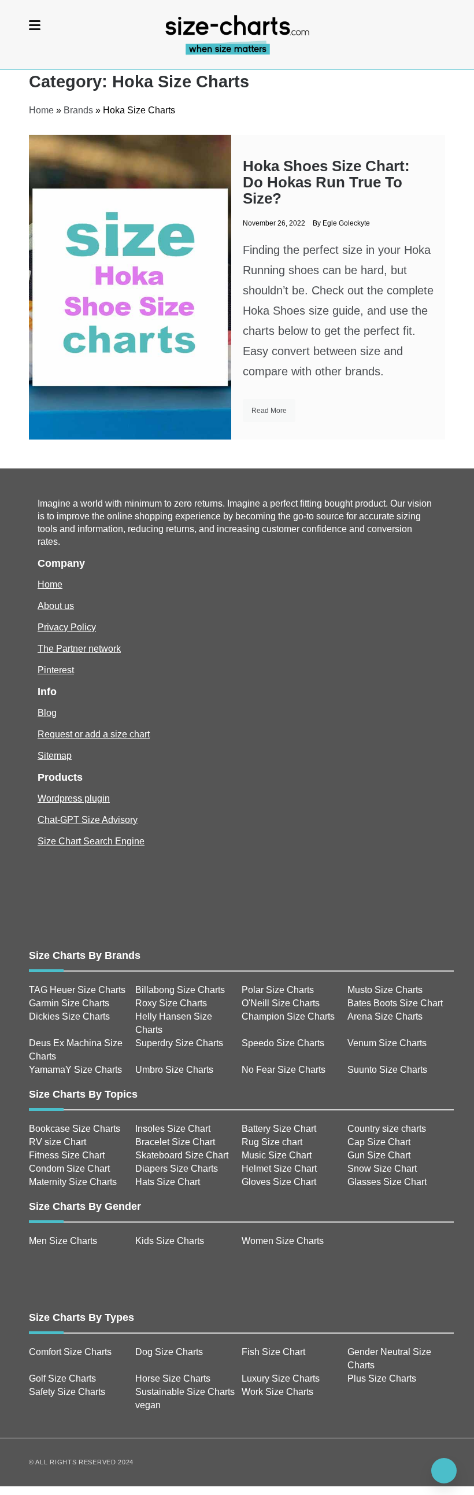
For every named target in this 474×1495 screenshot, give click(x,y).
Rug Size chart (272, 1142)
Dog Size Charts (169, 1352)
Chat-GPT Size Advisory (88, 820)
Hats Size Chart (167, 1182)
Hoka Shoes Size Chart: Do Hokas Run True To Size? (326, 182)
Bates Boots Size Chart (395, 1003)
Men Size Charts (63, 1241)
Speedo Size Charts (283, 1043)
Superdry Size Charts (179, 1043)
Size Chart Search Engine (91, 841)
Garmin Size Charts (69, 1003)
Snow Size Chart (382, 1168)
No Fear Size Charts (283, 1070)
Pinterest (56, 670)
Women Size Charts (283, 1241)
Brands (78, 110)
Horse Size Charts (172, 1378)
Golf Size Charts (62, 1378)
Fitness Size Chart (67, 1155)
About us (56, 606)
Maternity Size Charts (73, 1182)
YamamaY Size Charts (75, 1070)
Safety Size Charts (67, 1392)
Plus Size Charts (381, 1378)
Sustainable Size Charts (185, 1392)
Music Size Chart (277, 1155)
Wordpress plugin (74, 798)
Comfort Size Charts (70, 1352)
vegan (148, 1405)
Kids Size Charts (169, 1241)
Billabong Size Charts (180, 990)
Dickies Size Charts (69, 1016)
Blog (47, 713)
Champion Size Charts (288, 1016)
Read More (269, 411)
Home (41, 110)
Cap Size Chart (378, 1142)
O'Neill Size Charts (281, 1003)
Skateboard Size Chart (181, 1155)
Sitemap (55, 756)
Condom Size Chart (69, 1168)
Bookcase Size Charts (74, 1129)
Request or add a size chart (94, 734)
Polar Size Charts (278, 990)
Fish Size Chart (273, 1352)
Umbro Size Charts (174, 1070)
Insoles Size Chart (172, 1129)
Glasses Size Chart (387, 1182)
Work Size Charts (277, 1392)
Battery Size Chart (279, 1129)
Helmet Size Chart (279, 1168)
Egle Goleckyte (346, 223)
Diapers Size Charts (176, 1168)
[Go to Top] (444, 1470)
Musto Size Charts (385, 990)
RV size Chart (57, 1142)
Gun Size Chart (378, 1155)
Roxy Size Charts (171, 1003)
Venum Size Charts (387, 1043)
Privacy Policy (67, 627)
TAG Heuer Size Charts (77, 990)
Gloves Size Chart (279, 1182)
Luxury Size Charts (281, 1378)
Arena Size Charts (385, 1016)
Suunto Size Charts (387, 1070)
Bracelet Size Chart (175, 1142)
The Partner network (79, 649)
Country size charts (386, 1129)
